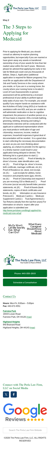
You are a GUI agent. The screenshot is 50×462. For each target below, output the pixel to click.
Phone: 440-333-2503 (25, 273)
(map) (29, 317)
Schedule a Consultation (25, 282)
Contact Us (9, 296)
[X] (6, 394)
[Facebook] (14, 394)
